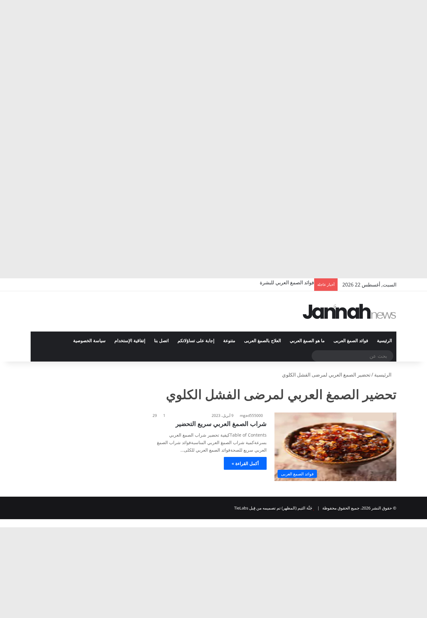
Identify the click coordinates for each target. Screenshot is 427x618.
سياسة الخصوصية (89, 340)
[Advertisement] (239, 47)
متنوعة (229, 340)
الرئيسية (384, 340)
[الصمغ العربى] (349, 311)
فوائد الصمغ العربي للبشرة (287, 282)
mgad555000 (251, 415)
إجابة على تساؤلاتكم (196, 340)
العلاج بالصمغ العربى (262, 340)
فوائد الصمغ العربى (351, 340)
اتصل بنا (161, 340)
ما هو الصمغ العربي (307, 340)
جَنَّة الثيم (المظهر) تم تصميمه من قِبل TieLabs (273, 508)
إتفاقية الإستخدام (129, 340)
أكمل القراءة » (245, 463)
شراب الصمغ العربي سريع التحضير (221, 423)
